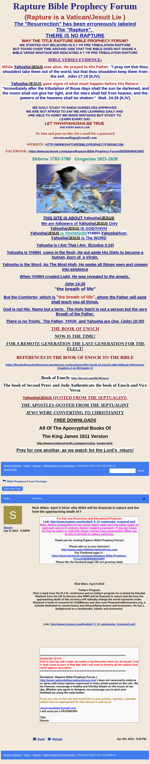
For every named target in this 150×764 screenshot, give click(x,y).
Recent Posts (10, 469)
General (37, 466)
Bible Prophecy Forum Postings (59, 466)
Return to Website (12, 466)
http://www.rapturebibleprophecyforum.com (89, 549)
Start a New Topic (12, 488)
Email (41, 739)
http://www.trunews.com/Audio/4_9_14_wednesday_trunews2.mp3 (92, 521)
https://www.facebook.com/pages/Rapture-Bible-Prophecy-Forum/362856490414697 (89, 557)
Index (27, 466)
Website (57, 739)
